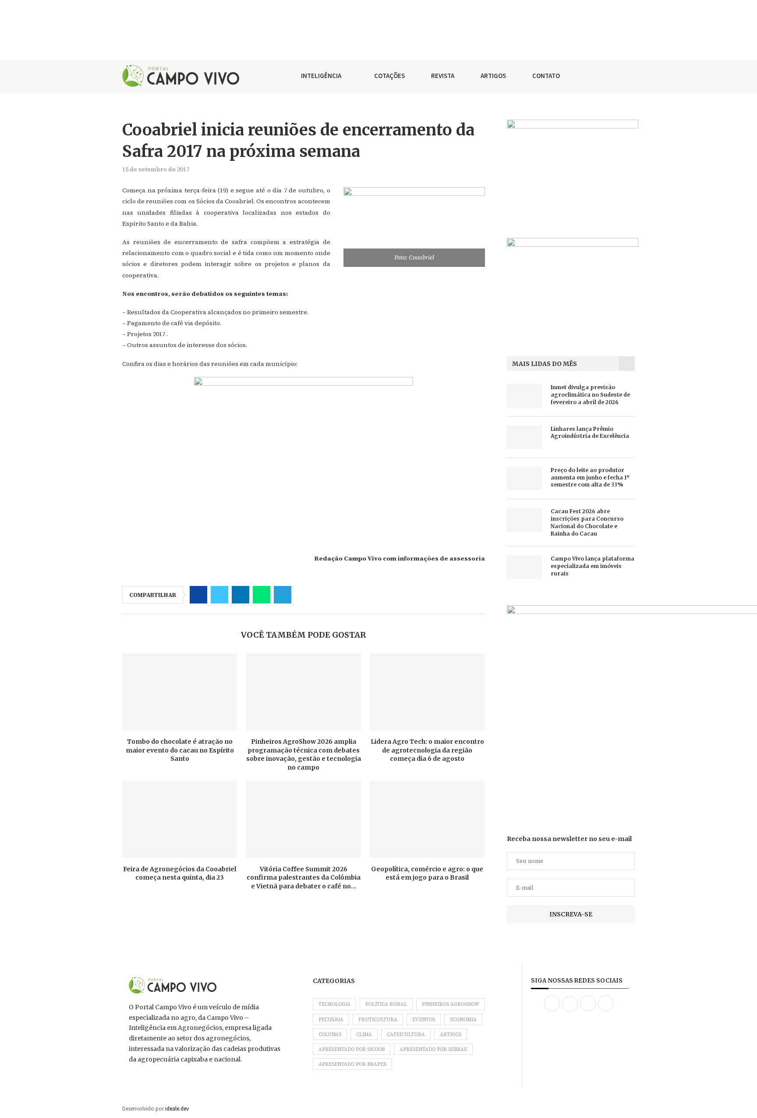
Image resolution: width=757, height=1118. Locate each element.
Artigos (450, 1034)
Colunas (329, 1034)
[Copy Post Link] (303, 594)
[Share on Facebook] (198, 594)
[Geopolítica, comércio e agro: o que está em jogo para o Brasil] (427, 819)
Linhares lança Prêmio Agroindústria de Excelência (590, 433)
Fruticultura (377, 1019)
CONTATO (546, 75)
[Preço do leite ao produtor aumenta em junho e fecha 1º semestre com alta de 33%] (524, 478)
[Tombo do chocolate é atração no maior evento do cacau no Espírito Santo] (179, 691)
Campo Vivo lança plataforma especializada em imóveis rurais (592, 566)
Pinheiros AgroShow (450, 1004)
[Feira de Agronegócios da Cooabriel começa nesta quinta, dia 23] (179, 819)
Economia (463, 1019)
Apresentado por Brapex (352, 1064)
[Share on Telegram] (282, 594)
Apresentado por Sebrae (433, 1049)
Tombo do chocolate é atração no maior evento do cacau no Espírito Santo (180, 750)
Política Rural (386, 1004)
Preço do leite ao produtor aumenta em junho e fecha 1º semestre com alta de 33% (590, 477)
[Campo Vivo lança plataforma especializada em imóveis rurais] (524, 567)
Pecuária (330, 1019)
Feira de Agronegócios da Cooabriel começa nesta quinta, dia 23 (179, 873)
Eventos (423, 1019)
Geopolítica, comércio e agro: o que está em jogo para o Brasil (427, 873)
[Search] (630, 75)
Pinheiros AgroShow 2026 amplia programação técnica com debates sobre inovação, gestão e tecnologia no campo (303, 754)
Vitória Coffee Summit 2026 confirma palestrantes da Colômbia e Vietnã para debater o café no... (304, 877)
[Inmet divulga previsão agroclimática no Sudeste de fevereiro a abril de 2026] (524, 395)
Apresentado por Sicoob (351, 1049)
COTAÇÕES (389, 75)
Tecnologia (334, 1004)
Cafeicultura (406, 1034)
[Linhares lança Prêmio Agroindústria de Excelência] (524, 437)
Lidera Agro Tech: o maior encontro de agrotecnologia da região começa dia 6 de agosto (427, 750)
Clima (364, 1034)
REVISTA (442, 75)
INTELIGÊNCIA (321, 75)
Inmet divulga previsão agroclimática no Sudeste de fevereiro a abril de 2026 (590, 394)
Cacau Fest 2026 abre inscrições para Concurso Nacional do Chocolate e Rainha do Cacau (587, 522)
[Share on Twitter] (219, 594)
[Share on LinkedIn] (240, 594)
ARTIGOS (493, 75)
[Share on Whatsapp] (261, 594)
